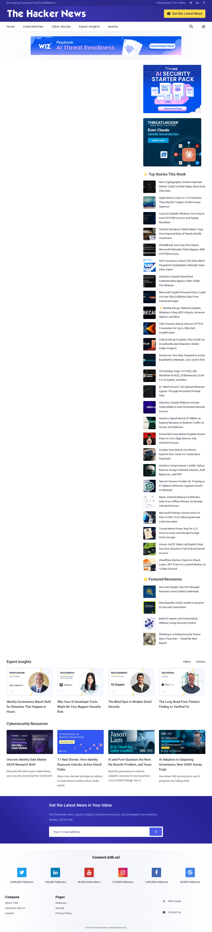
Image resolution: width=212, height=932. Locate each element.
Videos (187, 661)
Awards (113, 26)
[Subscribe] (155, 832)
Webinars (61, 902)
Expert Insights (89, 26)
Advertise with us (15, 908)
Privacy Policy (63, 913)
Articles (200, 661)
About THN (11, 902)
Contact (9, 913)
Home (11, 26)
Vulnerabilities (33, 26)
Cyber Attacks (61, 26)
